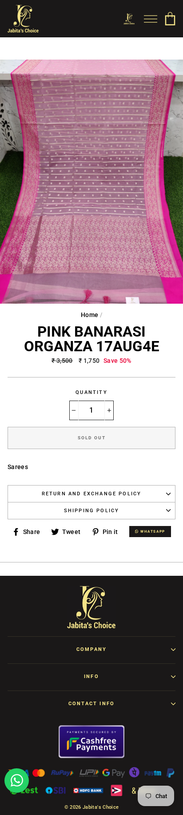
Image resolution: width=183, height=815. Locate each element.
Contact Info (91, 704)
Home (89, 314)
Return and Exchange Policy (92, 494)
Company (91, 649)
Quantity (91, 392)
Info (91, 676)
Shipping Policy (91, 511)
